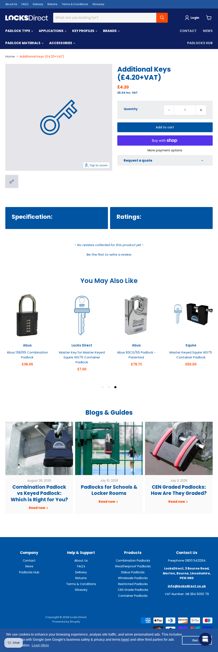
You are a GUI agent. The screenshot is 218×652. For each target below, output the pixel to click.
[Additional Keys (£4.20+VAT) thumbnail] (12, 181)
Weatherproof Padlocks (133, 566)
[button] (109, 254)
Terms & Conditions (75, 4)
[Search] (162, 18)
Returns (52, 4)
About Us (11, 4)
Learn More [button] (40, 645)
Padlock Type (18, 31)
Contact (188, 31)
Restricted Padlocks (133, 584)
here (124, 639)
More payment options (165, 150)
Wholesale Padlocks (133, 578)
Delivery (38, 4)
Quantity (131, 109)
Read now (37, 508)
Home (10, 56)
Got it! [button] (197, 640)
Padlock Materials (23, 43)
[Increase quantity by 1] (201, 110)
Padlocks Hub (200, 43)
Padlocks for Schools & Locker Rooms (109, 490)
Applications (51, 31)
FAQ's (25, 4)
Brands (110, 31)
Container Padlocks (133, 596)
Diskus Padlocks (133, 572)
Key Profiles (83, 31)
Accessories (61, 43)
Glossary (98, 4)
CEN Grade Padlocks (133, 590)
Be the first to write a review (109, 254)
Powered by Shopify (66, 622)
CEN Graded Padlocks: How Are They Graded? (179, 490)
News (208, 31)
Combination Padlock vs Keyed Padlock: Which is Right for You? (39, 493)
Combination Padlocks (133, 560)
